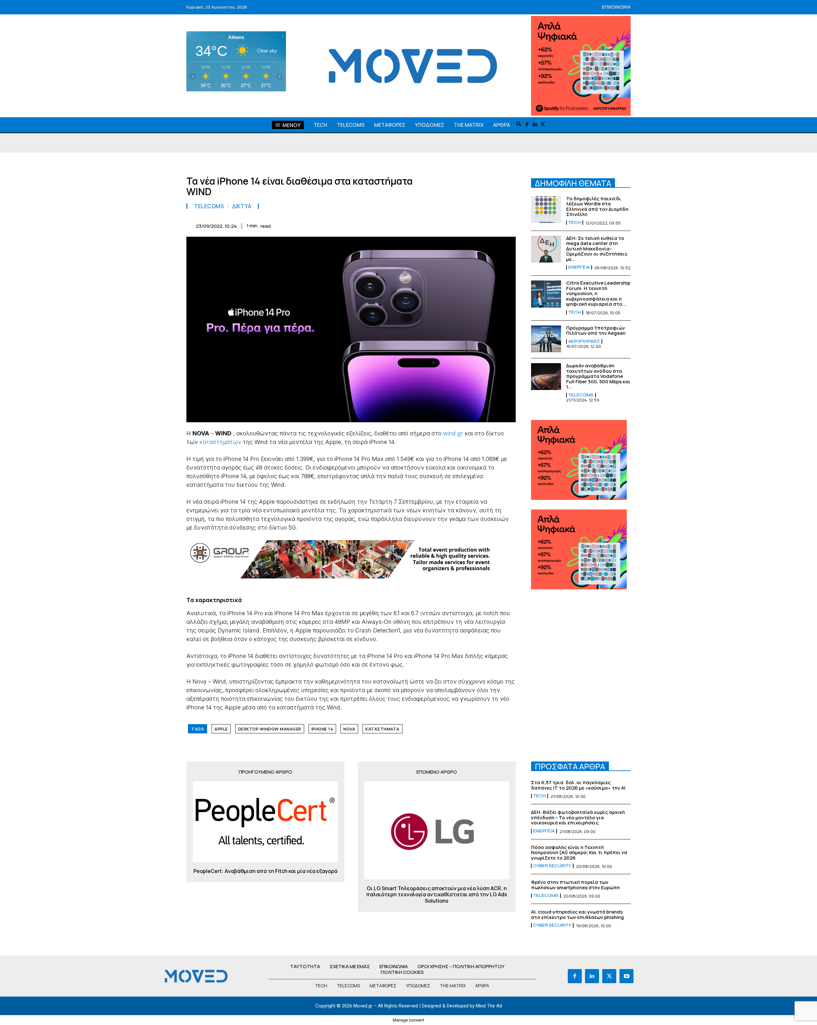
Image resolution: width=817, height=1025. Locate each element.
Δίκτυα (241, 206)
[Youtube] (626, 976)
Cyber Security (552, 866)
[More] (509, 224)
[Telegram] (464, 224)
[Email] (450, 224)
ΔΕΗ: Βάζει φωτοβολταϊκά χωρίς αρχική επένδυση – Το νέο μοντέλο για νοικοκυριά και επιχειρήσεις (578, 817)
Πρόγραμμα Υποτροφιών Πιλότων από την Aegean (596, 331)
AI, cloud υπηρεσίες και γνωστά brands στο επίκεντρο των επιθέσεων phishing (577, 914)
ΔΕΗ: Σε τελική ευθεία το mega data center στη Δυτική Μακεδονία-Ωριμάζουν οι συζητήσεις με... (596, 249)
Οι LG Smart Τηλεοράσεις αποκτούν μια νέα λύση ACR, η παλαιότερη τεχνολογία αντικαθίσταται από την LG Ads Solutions (436, 894)
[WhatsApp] (420, 224)
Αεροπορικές (584, 341)
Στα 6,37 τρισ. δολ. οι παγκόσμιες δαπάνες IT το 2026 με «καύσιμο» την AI (578, 785)
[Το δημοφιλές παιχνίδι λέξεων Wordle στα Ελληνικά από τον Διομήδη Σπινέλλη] (546, 209)
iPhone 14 (322, 729)
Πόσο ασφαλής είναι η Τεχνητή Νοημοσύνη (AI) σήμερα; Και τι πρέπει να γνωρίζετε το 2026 (579, 852)
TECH (574, 222)
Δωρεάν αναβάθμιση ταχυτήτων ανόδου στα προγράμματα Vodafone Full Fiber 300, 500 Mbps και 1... (598, 376)
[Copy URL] (494, 224)
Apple (221, 729)
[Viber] (479, 224)
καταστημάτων (220, 442)
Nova (349, 729)
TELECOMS (209, 206)
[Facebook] (527, 124)
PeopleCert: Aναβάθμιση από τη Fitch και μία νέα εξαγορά (265, 871)
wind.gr (453, 433)
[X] (543, 124)
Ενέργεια (579, 267)
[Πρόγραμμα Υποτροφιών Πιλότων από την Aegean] (546, 338)
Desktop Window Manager (269, 729)
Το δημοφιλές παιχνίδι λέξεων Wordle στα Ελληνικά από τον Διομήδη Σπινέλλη (597, 206)
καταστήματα (382, 729)
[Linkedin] (535, 124)
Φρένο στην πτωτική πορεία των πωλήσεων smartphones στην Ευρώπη (575, 885)
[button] (519, 124)
